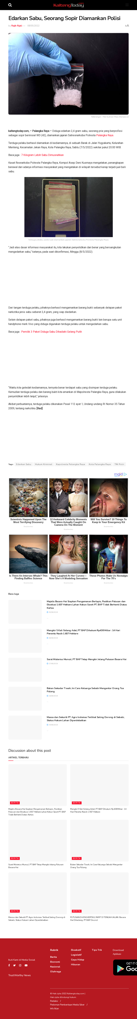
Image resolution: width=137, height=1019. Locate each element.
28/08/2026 (53, 638)
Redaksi (54, 1001)
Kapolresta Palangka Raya (70, 464)
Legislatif (76, 954)
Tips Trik (97, 950)
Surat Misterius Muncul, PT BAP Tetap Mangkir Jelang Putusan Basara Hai (86, 659)
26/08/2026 (53, 696)
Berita (15, 803)
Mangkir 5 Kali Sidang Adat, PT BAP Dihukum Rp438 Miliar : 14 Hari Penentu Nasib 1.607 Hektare (98, 810)
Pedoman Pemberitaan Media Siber (67, 1004)
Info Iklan (54, 1008)
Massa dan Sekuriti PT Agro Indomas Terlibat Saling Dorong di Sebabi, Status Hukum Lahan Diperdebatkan (85, 719)
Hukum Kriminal (43, 464)
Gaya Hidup (77, 959)
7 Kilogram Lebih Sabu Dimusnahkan (42, 155)
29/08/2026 (53, 612)
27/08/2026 (53, 663)
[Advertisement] (68, 280)
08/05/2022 (33, 25)
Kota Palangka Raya (100, 464)
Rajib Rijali (16, 25)
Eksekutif (76, 950)
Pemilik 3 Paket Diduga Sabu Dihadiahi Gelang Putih (51, 331)
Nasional (55, 966)
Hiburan (75, 964)
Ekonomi (55, 961)
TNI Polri (119, 464)
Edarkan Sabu (23, 464)
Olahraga (55, 971)
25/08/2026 (53, 725)
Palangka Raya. (105, 135)
